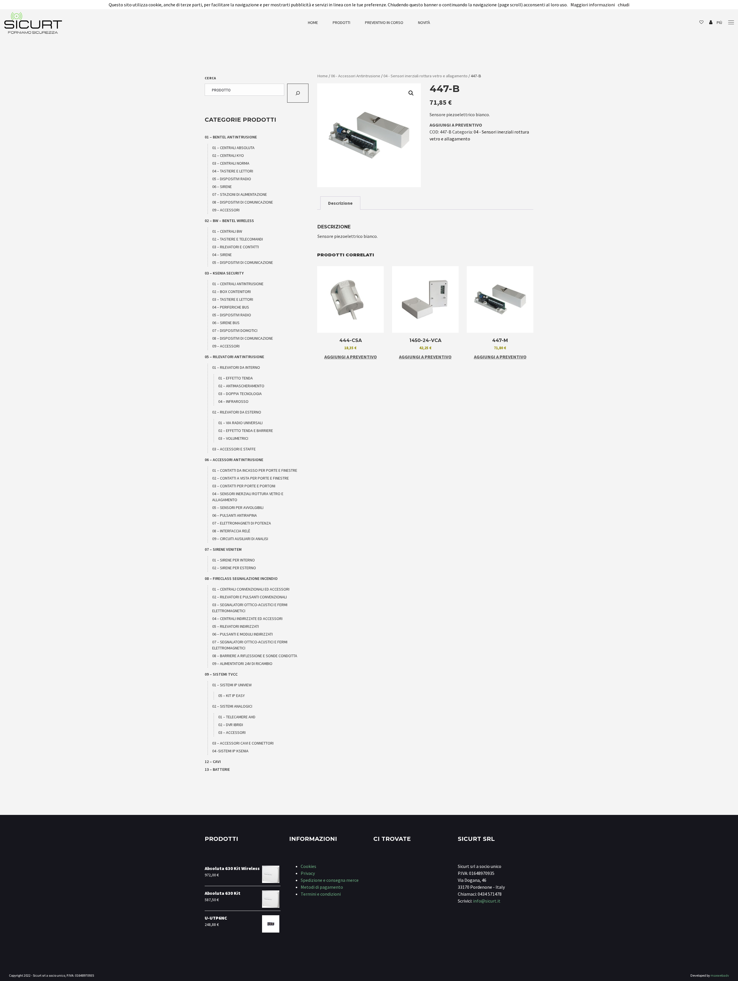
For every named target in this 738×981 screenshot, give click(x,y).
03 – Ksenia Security (224, 273)
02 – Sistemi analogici (232, 706)
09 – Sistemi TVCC (221, 674)
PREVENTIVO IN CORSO (384, 22)
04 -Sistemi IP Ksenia (230, 750)
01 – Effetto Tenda (235, 378)
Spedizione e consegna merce (330, 880)
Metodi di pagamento (322, 887)
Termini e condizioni (321, 894)
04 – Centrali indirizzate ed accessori (247, 618)
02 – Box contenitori (231, 291)
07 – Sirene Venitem (223, 549)
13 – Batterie (217, 769)
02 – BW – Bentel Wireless (229, 220)
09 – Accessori (226, 210)
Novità (424, 22)
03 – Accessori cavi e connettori (243, 743)
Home (313, 22)
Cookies (308, 866)
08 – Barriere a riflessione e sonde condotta (254, 655)
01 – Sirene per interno (233, 560)
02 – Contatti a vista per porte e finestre (250, 478)
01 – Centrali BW (227, 231)
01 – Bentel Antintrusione (231, 137)
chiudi (623, 4)
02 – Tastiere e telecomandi (237, 239)
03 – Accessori (232, 732)
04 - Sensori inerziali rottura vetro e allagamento (425, 75)
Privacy (308, 873)
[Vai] (297, 93)
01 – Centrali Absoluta (233, 147)
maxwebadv (720, 975)
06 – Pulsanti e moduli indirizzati (242, 634)
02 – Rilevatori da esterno (236, 412)
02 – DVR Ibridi (230, 724)
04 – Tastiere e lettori (232, 171)
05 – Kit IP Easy (231, 695)
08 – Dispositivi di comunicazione (242, 202)
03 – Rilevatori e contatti (235, 246)
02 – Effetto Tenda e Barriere (245, 430)
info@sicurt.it (486, 901)
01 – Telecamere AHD (236, 716)
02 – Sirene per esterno (234, 567)
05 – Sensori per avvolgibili (237, 507)
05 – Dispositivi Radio (231, 178)
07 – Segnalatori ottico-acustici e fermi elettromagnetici (249, 645)
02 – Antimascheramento (241, 385)
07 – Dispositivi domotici (234, 330)
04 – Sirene (222, 254)
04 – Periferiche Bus (230, 307)
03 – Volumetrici (233, 438)
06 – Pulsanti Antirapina (234, 515)
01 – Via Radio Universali (240, 422)
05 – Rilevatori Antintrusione (234, 356)
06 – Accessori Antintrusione (234, 459)
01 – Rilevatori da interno (236, 367)
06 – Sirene (222, 186)
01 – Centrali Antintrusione (237, 283)
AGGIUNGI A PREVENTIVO (456, 125)
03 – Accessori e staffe (234, 449)
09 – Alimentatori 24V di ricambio (242, 663)
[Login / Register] (710, 22)
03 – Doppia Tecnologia (240, 393)
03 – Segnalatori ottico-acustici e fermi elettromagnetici (249, 607)
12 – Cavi (213, 761)
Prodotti (341, 22)
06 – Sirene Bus (226, 322)
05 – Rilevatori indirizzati (235, 626)
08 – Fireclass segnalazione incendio (241, 578)
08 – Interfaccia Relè (231, 530)
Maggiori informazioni (593, 4)
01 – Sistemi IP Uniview (232, 684)
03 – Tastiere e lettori (232, 299)
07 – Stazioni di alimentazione (239, 194)
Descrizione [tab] (340, 203)
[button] (411, 93)
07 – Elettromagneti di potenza (241, 523)
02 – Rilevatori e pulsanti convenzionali (249, 597)
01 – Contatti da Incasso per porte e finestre (254, 470)
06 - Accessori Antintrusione (355, 75)
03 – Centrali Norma (230, 163)
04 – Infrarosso (233, 401)
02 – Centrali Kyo (228, 155)
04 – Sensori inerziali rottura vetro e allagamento (247, 496)
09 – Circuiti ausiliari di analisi (240, 538)
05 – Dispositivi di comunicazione (242, 262)
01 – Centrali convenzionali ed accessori (250, 589)
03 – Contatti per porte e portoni (243, 485)
